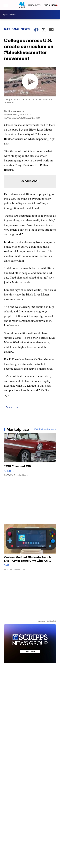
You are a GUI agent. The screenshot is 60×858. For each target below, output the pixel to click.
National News (17, 29)
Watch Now (50, 5)
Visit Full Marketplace (45, 429)
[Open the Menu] (5, 5)
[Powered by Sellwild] (51, 621)
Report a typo (12, 407)
